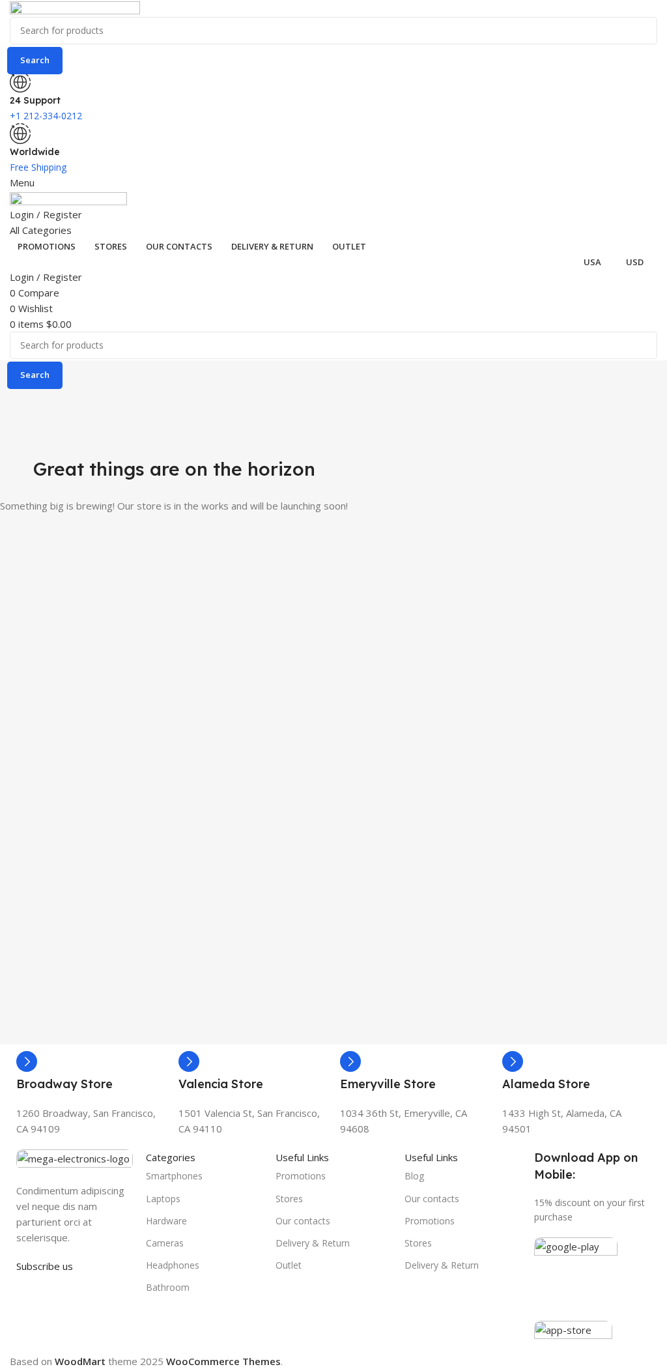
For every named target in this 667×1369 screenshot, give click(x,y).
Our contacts (303, 1221)
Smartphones (174, 1176)
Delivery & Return (313, 1243)
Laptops (163, 1198)
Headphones (172, 1265)
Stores (289, 1198)
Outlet (289, 1265)
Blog (414, 1176)
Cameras (165, 1243)
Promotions (301, 1176)
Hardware (166, 1221)
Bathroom (168, 1287)
